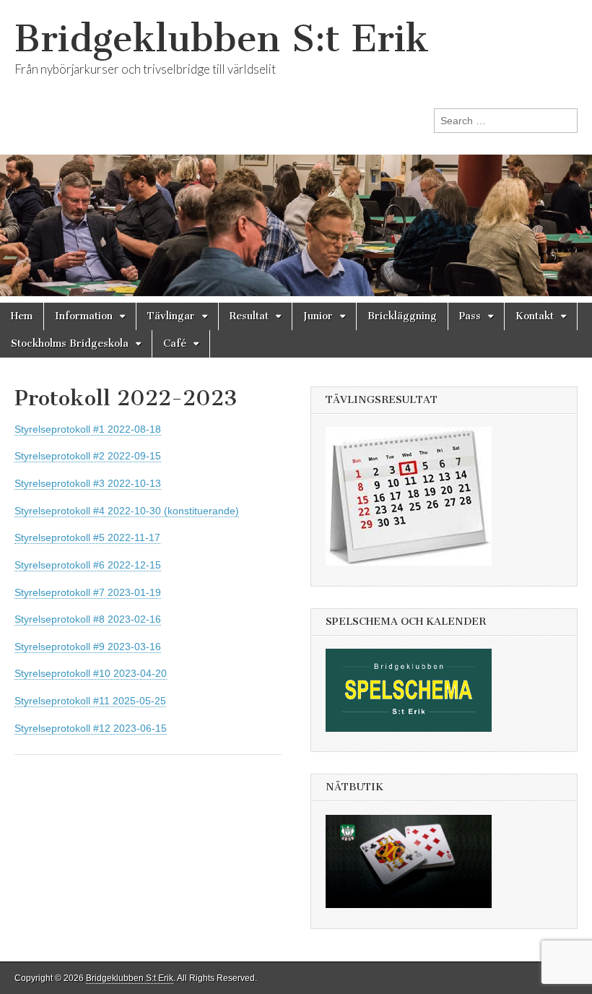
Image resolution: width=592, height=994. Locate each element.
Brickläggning (402, 316)
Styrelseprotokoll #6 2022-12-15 (87, 565)
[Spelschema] (416, 742)
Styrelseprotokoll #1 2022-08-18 (87, 429)
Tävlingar (171, 316)
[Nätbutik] (416, 919)
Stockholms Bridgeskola (70, 343)
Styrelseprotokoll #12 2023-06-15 (90, 728)
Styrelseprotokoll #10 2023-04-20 (90, 673)
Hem (21, 316)
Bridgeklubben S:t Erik (221, 39)
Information (84, 316)
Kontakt (534, 316)
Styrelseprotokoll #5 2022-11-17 (87, 537)
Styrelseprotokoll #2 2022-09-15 (87, 456)
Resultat (249, 316)
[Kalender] (416, 576)
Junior (318, 316)
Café (174, 343)
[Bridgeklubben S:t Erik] (296, 151)
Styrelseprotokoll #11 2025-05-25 (90, 700)
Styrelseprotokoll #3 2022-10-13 (87, 483)
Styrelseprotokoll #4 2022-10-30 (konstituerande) (126, 511)
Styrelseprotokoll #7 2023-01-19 (87, 592)
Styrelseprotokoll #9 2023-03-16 (87, 646)
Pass (470, 316)
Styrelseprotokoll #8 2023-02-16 (87, 619)
